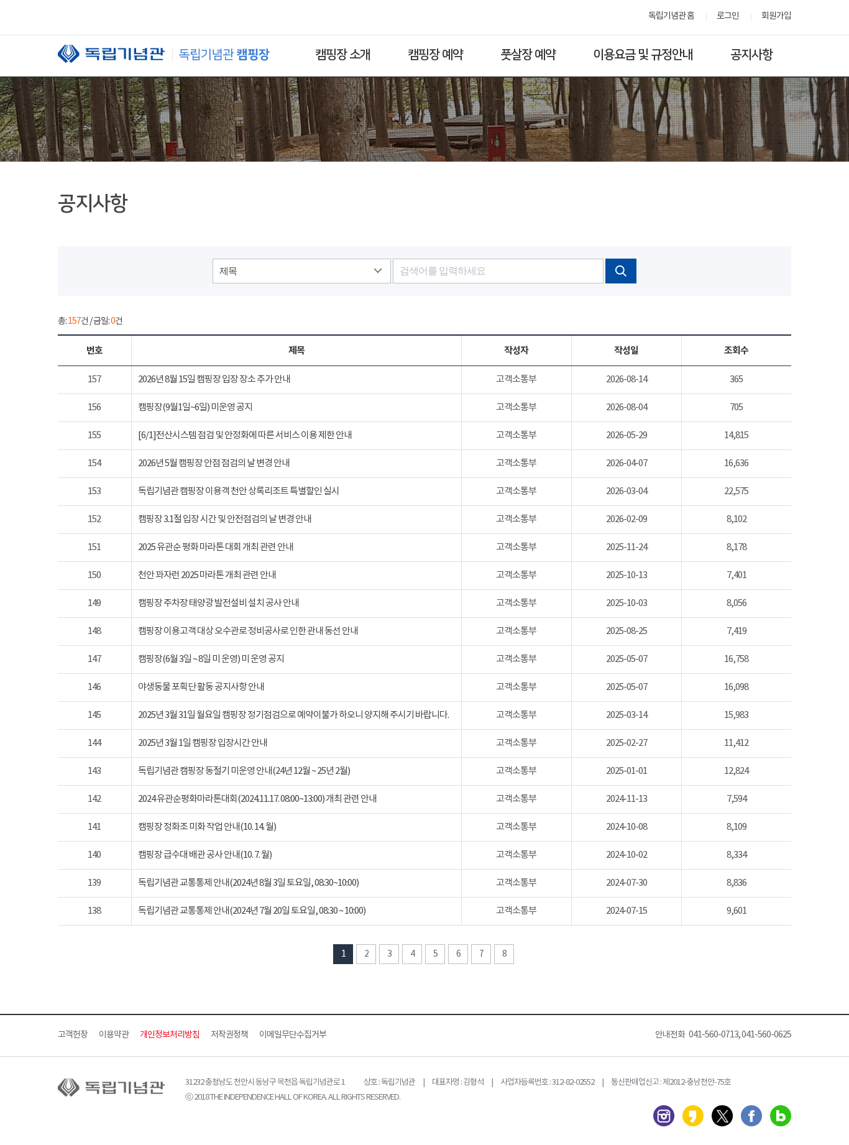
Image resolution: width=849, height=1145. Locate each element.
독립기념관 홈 (671, 16)
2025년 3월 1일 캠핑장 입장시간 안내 (202, 743)
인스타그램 (663, 1115)
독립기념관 (175, 54)
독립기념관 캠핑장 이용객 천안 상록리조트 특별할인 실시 (238, 491)
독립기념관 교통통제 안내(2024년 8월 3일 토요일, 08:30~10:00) (248, 883)
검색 (620, 271)
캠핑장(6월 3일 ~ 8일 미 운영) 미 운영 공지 (211, 659)
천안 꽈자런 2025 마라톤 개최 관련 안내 (207, 575)
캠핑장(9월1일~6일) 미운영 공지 (195, 407)
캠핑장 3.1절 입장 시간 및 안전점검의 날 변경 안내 (224, 519)
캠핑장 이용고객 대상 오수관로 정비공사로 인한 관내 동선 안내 (248, 631)
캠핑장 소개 (342, 55)
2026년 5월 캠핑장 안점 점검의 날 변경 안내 (214, 463)
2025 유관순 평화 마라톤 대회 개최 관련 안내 (215, 547)
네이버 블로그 (780, 1115)
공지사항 (751, 55)
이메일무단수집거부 (292, 1035)
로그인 (728, 16)
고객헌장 (73, 1035)
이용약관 (114, 1035)
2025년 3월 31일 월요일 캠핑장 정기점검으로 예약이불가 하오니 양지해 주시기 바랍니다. (293, 715)
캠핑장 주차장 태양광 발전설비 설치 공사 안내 (218, 603)
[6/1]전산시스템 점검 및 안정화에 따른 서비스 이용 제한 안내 (245, 435)
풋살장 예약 (528, 55)
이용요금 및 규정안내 (643, 55)
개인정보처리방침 (170, 1035)
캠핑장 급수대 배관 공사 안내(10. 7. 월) (205, 855)
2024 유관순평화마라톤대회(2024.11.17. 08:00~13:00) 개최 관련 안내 (257, 799)
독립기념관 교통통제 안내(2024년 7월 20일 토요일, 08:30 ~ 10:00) (251, 911)
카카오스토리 (693, 1115)
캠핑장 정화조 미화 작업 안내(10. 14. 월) (207, 827)
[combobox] (301, 271)
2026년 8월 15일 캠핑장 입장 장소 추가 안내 (214, 379)
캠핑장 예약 (435, 55)
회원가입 (776, 16)
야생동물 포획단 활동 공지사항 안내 (201, 687)
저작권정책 (229, 1035)
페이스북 (751, 1115)
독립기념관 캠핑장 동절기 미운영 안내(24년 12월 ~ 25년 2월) (244, 771)
